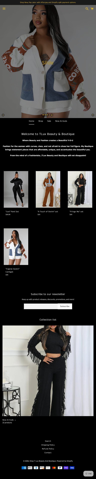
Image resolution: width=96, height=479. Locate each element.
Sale (49, 121)
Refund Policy (48, 448)
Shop (40, 121)
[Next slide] (93, 115)
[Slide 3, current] (47, 115)
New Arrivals (61, 121)
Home (31, 121)
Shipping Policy (47, 445)
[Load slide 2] (45, 115)
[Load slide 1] (43, 115)
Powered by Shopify (65, 461)
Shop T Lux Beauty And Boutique (43, 461)
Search (48, 441)
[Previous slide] (3, 115)
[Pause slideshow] (51, 115)
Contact (47, 452)
